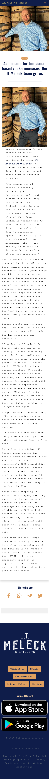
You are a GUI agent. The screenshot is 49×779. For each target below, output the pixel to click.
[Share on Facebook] (8, 595)
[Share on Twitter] (40, 595)
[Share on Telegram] (29, 595)
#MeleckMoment (24, 676)
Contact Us (17, 668)
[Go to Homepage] (15, 3)
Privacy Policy (17, 684)
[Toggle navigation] (45, 3)
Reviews (37, 684)
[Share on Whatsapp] (19, 595)
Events (34, 668)
